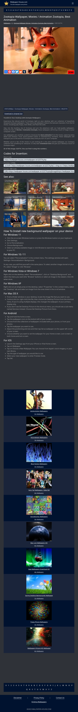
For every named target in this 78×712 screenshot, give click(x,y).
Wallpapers (7, 23)
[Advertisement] (39, 91)
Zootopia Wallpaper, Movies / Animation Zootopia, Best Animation (33, 23)
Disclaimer (18, 698)
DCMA (71, 72)
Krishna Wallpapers (39, 702)
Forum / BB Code (10, 169)
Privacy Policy (39, 698)
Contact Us (60, 698)
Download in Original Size (13, 113)
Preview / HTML (10, 163)
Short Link (7, 157)
